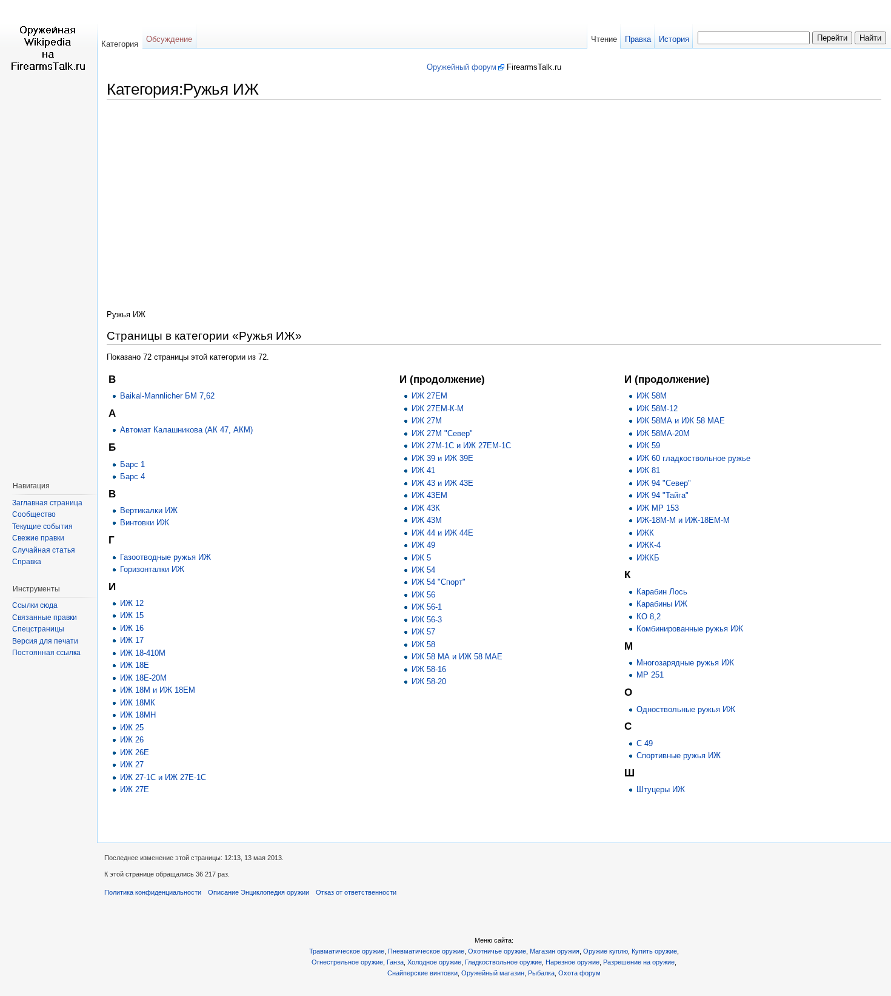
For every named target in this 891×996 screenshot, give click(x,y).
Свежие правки (38, 538)
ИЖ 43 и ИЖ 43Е (442, 483)
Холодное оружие (434, 962)
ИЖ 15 (132, 615)
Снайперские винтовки (422, 973)
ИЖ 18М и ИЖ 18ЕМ (157, 690)
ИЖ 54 (423, 569)
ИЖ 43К (426, 508)
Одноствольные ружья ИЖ (685, 709)
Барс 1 (132, 464)
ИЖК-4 (648, 545)
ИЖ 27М (427, 420)
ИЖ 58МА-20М (663, 433)
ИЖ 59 (648, 445)
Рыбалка (541, 973)
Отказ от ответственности (356, 892)
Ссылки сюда (35, 605)
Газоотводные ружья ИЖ (165, 557)
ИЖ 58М (651, 395)
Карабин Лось (661, 591)
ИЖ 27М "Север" (442, 433)
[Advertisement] (494, 200)
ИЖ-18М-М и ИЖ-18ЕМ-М (683, 520)
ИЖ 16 (132, 628)
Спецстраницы (38, 629)
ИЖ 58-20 (429, 681)
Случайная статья (43, 550)
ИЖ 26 (132, 739)
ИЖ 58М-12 (657, 408)
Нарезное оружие (572, 962)
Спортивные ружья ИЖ (678, 755)
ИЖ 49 (423, 545)
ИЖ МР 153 (657, 508)
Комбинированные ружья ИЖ (689, 628)
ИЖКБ (647, 557)
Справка (26, 561)
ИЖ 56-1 (427, 606)
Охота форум (579, 973)
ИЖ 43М (427, 520)
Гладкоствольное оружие (503, 962)
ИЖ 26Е (134, 752)
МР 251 (650, 674)
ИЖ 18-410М (142, 653)
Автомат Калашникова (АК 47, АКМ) (186, 429)
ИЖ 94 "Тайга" (662, 495)
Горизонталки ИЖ (152, 569)
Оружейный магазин (492, 973)
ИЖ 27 (132, 764)
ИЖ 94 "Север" (663, 483)
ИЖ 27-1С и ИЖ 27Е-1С (163, 777)
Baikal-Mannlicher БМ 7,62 (167, 395)
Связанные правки (44, 617)
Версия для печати (45, 641)
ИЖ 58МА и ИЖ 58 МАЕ (680, 420)
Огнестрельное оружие (347, 962)
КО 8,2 (648, 616)
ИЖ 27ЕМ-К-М (438, 408)
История (674, 39)
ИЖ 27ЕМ (429, 395)
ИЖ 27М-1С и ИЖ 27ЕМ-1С (461, 445)
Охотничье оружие (497, 951)
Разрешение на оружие (639, 962)
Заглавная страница (47, 503)
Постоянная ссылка (46, 652)
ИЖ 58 (423, 644)
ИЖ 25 (132, 727)
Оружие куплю (605, 951)
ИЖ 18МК (137, 702)
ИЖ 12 (132, 603)
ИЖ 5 (421, 557)
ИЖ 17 (132, 640)
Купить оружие (654, 951)
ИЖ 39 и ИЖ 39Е (442, 458)
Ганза (395, 962)
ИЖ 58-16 (429, 669)
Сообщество (34, 514)
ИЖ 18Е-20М (143, 677)
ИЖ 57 (423, 631)
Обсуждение (169, 39)
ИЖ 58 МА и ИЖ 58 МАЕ (457, 656)
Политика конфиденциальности (152, 892)
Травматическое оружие (346, 951)
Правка (638, 39)
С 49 (644, 743)
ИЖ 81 (648, 470)
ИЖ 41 (423, 470)
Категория (119, 44)
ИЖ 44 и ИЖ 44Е (442, 532)
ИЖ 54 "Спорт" (439, 582)
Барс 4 (132, 476)
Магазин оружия (554, 951)
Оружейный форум (461, 67)
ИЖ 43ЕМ (429, 495)
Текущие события (42, 526)
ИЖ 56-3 (427, 619)
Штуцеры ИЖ (660, 789)
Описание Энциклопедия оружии (258, 892)
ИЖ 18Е (134, 665)
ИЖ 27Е (134, 789)
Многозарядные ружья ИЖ (685, 662)
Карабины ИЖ (661, 603)
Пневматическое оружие (426, 951)
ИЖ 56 (423, 594)
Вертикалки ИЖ (149, 510)
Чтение (604, 39)
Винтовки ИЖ (144, 522)
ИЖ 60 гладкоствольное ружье (693, 458)
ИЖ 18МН (138, 714)
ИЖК (645, 532)
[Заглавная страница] (48, 48)
